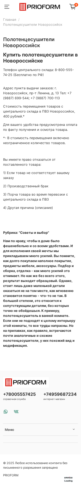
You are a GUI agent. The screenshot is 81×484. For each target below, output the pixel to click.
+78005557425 (19, 394)
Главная (9, 19)
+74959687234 (60, 394)
